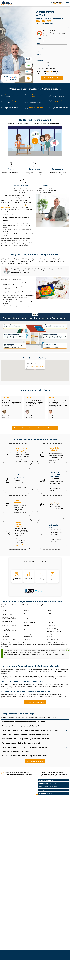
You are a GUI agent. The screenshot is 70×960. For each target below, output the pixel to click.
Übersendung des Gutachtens (46, 793)
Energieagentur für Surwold (60, 101)
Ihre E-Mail (40, 49)
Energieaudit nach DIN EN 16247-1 (19, 524)
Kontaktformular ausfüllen (46, 780)
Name (38, 43)
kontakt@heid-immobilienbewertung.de (37, 366)
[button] (17, 576)
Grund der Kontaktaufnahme (45, 65)
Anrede (39, 38)
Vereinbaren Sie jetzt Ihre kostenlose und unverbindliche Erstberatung (35, 428)
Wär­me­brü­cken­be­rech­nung (36, 107)
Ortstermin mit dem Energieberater (48, 786)
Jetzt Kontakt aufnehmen (35, 761)
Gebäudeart (40, 60)
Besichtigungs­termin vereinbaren (47, 783)
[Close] (43, 361)
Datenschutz (49, 71)
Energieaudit (32, 101)
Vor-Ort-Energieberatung (11, 95)
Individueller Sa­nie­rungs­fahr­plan (22, 450)
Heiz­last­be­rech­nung (10, 101)
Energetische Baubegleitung (60, 95)
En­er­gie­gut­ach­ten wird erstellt (47, 790)
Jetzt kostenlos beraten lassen (52, 78)
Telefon (39, 54)
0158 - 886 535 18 (43, 21)
